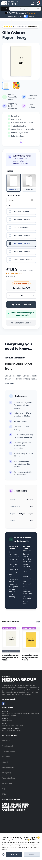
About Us (5, 762)
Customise (3, 854)
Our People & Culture (9, 767)
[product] (11, 638)
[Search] (38, 9)
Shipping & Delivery (8, 751)
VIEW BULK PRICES (22, 283)
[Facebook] (3, 703)
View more (9, 383)
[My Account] (33, 3)
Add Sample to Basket (21, 322)
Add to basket (23, 304)
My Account (6, 757)
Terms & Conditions (8, 778)
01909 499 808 (7, 721)
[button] (37, 621)
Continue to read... (9, 699)
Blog (3, 789)
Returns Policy (7, 783)
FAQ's (4, 794)
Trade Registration (8, 746)
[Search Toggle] (25, 3)
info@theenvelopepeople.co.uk (12, 726)
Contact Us (6, 741)
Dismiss (31, 854)
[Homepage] (10, 3)
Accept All (14, 854)
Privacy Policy (6, 773)
